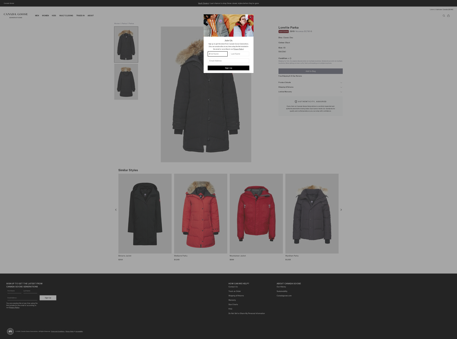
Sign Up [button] (228, 68)
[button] (250, 17)
